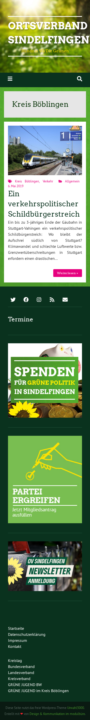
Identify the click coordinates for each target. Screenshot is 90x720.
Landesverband (21, 672)
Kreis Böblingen (27, 181)
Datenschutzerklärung (27, 634)
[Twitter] (13, 300)
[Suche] (79, 78)
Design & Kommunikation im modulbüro (57, 714)
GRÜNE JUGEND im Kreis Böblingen (38, 690)
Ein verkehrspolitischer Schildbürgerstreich (44, 204)
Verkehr (48, 181)
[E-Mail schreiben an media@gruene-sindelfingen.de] (65, 300)
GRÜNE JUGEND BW (25, 684)
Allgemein (72, 181)
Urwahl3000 (75, 708)
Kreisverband (19, 678)
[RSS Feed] (52, 300)
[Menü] (10, 78)
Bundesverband (21, 666)
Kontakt (14, 646)
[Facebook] (26, 300)
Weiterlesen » (67, 273)
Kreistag (15, 660)
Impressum (17, 640)
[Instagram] (39, 300)
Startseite (16, 628)
